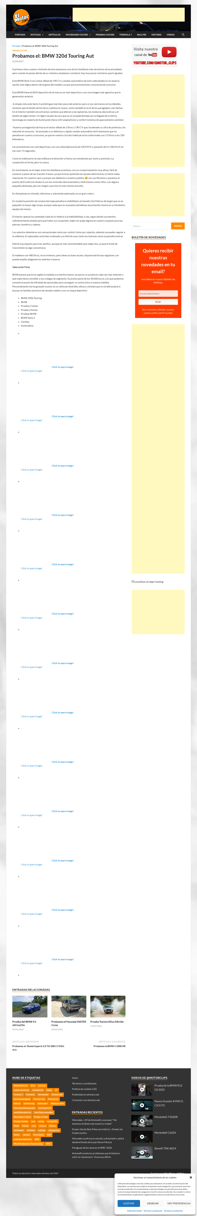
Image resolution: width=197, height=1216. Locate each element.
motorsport (43, 1103)
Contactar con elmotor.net (86, 1100)
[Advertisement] (129, 15)
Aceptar (128, 1203)
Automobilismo (21, 1085)
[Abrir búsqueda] (183, 34)
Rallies (25, 1126)
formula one (57, 1094)
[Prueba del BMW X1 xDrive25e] (29, 1007)
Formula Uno (39, 1099)
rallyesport (19, 1130)
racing (41, 1121)
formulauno (53, 1099)
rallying (41, 1130)
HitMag (180, 1173)
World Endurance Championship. (28, 1143)
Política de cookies (134, 1210)
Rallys (17, 1135)
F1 (56, 1090)
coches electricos (21, 1090)
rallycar (42, 1126)
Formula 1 (126, 34)
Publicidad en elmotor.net (85, 1094)
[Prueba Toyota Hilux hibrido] (107, 1007)
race (33, 1121)
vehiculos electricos (23, 1139)
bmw (33, 1085)
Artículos (54, 34)
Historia (156, 34)
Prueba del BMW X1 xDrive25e (24, 1023)
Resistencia (38, 1135)
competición (37, 1090)
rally (34, 1126)
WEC (37, 1139)
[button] (190, 1177)
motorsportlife (57, 1103)
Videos (171, 34)
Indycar (17, 1103)
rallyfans (31, 1130)
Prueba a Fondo (41, 1117)
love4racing (29, 1103)
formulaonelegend (22, 1099)
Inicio (75, 1077)
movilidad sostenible (43, 1112)
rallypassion (53, 1130)
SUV (49, 1135)
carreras (42, 1085)
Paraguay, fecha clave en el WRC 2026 (92, 1147)
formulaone (43, 1094)
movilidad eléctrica (22, 1112)
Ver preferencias (179, 1203)
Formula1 (30, 1094)
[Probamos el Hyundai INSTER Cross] (68, 1007)
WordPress (169, 1173)
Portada (20, 34)
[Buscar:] (158, 225)
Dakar (49, 1090)
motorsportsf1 (44, 1108)
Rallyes (141, 34)
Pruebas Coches (105, 34)
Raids (16, 1126)
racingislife (52, 1121)
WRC (48, 1143)
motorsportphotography (24, 1108)
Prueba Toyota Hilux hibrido (107, 1021)
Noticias (35, 34)
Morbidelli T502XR (166, 1117)
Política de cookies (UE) (84, 1088)
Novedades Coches (77, 34)
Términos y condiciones (152, 1210)
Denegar (153, 1203)
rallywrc (26, 1135)
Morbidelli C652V (165, 1132)
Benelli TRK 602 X (165, 1148)
